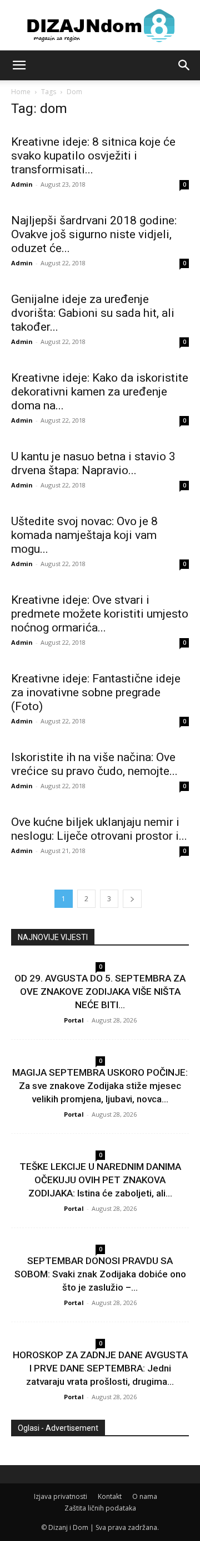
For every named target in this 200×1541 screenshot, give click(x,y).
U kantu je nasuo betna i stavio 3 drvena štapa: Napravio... (93, 463)
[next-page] (132, 899)
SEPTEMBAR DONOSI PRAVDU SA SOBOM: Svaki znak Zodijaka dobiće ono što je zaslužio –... (100, 1274)
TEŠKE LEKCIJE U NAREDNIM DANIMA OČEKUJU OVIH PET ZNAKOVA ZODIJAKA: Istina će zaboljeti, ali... (100, 1180)
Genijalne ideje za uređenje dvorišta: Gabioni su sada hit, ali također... (92, 312)
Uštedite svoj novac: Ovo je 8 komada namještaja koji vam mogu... (84, 535)
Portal (74, 1020)
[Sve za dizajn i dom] (100, 25)
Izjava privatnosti (60, 1496)
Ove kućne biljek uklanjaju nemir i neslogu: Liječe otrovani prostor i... (99, 829)
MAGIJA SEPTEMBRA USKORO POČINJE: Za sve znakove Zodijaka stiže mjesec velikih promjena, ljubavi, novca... (100, 1086)
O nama (144, 1496)
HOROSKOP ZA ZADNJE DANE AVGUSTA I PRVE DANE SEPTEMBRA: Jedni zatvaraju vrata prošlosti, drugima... (100, 1368)
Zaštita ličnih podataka (100, 1508)
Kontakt (110, 1496)
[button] (19, 65)
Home (21, 91)
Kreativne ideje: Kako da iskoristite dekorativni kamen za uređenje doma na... (99, 391)
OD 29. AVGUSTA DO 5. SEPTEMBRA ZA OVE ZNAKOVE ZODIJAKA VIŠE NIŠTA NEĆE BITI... (100, 991)
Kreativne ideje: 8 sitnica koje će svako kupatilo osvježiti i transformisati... (93, 155)
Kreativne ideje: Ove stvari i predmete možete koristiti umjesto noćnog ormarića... (99, 613)
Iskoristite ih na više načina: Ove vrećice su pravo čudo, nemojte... (94, 764)
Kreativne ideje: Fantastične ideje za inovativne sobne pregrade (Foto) (96, 692)
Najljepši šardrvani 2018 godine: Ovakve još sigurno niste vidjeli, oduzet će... (94, 234)
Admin (22, 184)
